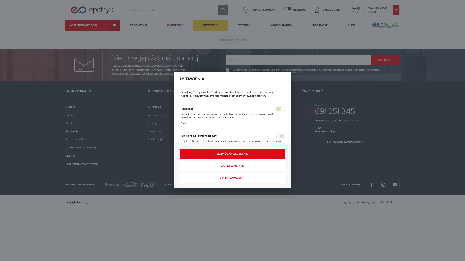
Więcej (184, 122)
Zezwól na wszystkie (232, 153)
